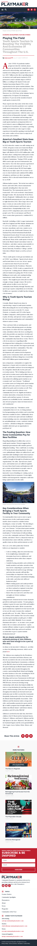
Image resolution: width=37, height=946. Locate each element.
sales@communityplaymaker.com (13, 921)
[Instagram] (34, 9)
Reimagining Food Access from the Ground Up (17, 792)
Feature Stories (24, 35)
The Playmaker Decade (13, 817)
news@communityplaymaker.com (13, 931)
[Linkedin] (6, 885)
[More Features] (18, 747)
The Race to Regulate (12, 769)
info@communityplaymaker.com (12, 936)
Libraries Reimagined (12, 840)
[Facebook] (28, 9)
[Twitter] (31, 9)
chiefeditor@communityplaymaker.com (14, 926)
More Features (18, 750)
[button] (2, 9)
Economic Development (10, 35)
